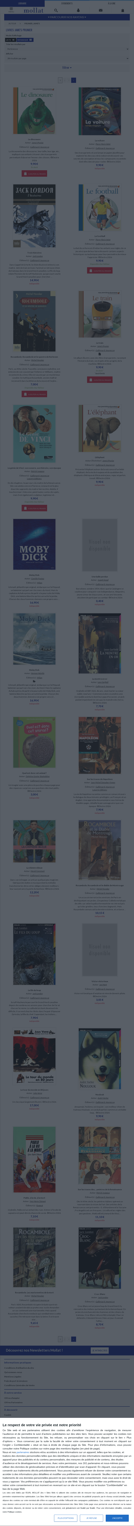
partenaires (23, 1452)
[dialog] (67, 1472)
